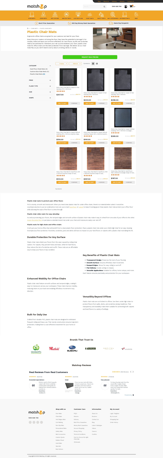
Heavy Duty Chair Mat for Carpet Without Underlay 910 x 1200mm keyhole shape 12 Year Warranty (68, 133)
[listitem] (43, 385)
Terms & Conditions (79, 434)
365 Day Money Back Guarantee (83, 23)
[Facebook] (30, 422)
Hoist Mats (59, 443)
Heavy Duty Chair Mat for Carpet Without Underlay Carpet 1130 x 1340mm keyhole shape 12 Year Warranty (95, 133)
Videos (94, 428)
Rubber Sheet (60, 440)
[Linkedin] (41, 422)
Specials (58, 446)
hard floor (73, 207)
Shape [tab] (31, 98)
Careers (94, 431)
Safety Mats (59, 431)
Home (27, 28)
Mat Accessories (61, 434)
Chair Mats (34, 28)
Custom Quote (60, 437)
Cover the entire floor (34, 220)
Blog (99, 1)
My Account (113, 416)
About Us (106, 1)
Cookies (94, 434)
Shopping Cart (114, 419)
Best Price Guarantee (46, 23)
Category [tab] (32, 66)
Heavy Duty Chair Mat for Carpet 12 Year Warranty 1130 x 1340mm (122, 93)
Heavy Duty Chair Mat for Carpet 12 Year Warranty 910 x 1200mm (95, 93)
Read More (42, 390)
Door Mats (59, 413)
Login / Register (114, 413)
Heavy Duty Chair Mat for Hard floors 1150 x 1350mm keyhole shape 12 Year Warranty (96, 172)
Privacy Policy (78, 431)
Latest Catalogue (97, 425)
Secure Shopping (79, 428)
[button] (74, 103)
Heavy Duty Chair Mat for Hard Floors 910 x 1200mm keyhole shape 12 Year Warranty (68, 172)
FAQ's (75, 413)
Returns (122, 1)
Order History (114, 422)
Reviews (94, 416)
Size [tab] (30, 92)
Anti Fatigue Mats (61, 419)
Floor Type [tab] (33, 86)
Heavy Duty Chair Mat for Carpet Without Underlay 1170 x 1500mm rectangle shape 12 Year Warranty (122, 129)
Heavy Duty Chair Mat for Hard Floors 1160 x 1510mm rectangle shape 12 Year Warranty (122, 171)
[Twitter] (34, 422)
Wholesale (77, 442)
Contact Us (130, 1)
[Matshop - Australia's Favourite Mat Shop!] (37, 6)
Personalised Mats (61, 428)
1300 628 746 (116, 6)
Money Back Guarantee (81, 425)
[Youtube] (37, 422)
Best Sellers (59, 449)
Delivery (114, 1)
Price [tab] (31, 80)
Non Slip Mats (60, 425)
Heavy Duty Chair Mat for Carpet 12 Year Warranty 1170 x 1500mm (67, 88)
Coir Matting (59, 422)
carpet (81, 207)
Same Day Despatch (120, 23)
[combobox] (94, 6)
